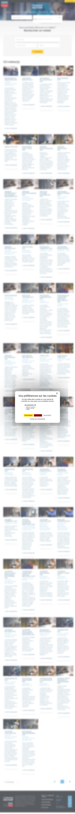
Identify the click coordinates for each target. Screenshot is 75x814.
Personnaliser (47, 415)
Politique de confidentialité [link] (37, 419)
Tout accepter (28, 415)
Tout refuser (38, 415)
